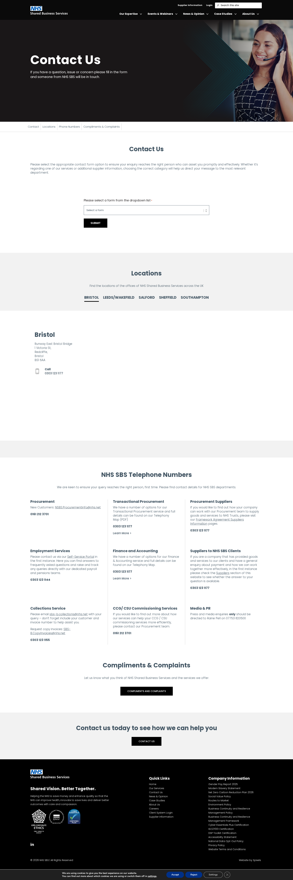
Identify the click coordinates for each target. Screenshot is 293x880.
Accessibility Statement (222, 837)
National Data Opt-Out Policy (225, 841)
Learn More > (122, 533)
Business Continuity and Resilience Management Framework (229, 819)
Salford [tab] (147, 297)
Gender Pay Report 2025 (223, 784)
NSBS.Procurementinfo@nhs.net (78, 507)
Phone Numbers (69, 127)
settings (152, 876)
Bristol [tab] (91, 297)
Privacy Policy (216, 845)
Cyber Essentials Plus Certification (228, 825)
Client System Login (161, 812)
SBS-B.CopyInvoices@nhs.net (50, 631)
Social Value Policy (219, 796)
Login (209, 5)
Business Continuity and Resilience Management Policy (229, 810)
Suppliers (222, 573)
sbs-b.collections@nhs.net (69, 614)
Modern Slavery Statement (224, 788)
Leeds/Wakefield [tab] (118, 297)
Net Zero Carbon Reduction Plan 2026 (230, 792)
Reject (193, 874)
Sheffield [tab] (168, 297)
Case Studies (223, 14)
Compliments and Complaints (146, 691)
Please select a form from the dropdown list (118, 200)
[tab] (32, 844)
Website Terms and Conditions (227, 849)
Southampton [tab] (195, 297)
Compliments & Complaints (101, 127)
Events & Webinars (160, 14)
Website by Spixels (250, 860)
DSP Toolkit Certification (222, 833)
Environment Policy (219, 804)
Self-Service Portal (80, 557)
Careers (154, 808)
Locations (49, 127)
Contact (33, 127)
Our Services (156, 788)
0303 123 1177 (54, 373)
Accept (175, 874)
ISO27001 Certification (221, 829)
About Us (248, 14)
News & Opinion (193, 14)
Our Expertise (128, 14)
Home (152, 784)
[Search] (218, 5)
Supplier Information (190, 5)
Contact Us (146, 741)
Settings (213, 874)
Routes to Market (218, 800)
